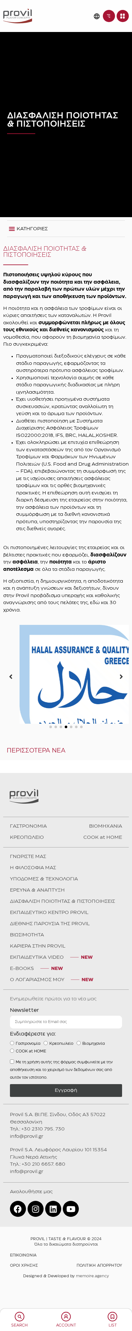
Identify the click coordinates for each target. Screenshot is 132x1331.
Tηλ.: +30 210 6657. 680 (37, 1207)
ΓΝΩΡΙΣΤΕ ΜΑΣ (28, 899)
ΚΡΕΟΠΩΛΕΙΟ (27, 880)
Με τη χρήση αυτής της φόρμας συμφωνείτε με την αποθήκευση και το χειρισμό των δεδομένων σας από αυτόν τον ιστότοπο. (61, 1112)
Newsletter (24, 1053)
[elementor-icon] (19, 1316)
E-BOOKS (22, 1011)
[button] (50, 769)
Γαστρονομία (28, 1086)
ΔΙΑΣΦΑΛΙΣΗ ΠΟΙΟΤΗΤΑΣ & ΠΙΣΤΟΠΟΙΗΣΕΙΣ (62, 944)
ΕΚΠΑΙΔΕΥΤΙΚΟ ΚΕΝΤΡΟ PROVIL (49, 955)
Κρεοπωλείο (61, 1086)
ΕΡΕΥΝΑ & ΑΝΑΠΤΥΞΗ (37, 933)
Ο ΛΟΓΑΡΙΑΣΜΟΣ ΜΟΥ (37, 1022)
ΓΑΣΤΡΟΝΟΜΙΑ (28, 869)
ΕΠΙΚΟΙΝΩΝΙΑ (23, 1298)
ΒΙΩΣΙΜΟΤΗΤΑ (27, 977)
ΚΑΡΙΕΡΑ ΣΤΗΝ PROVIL (37, 989)
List (113, 1325)
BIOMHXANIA (105, 869)
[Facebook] (18, 1251)
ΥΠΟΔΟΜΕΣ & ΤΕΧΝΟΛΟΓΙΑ (44, 921)
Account (66, 1325)
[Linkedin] (53, 1251)
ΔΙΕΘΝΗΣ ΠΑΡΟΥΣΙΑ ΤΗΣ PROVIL (50, 966)
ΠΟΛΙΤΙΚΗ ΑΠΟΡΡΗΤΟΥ (99, 1308)
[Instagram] (36, 1251)
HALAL (66, 757)
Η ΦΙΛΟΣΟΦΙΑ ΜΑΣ (33, 910)
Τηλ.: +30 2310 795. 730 (37, 1172)
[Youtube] (71, 1251)
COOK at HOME (102, 880)
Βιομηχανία (93, 1086)
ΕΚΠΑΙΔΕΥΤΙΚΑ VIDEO (37, 1000)
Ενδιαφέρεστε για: (33, 1076)
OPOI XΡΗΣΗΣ (24, 1308)
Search (19, 1325)
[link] (17, 16)
